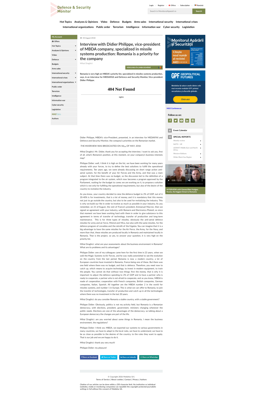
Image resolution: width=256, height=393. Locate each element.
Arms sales (140, 22)
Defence (114, 22)
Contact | (128, 380)
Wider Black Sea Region (182, 157)
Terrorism (118, 27)
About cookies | (117, 380)
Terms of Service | (103, 380)
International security (161, 22)
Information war (151, 27)
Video (104, 22)
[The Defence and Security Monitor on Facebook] (170, 121)
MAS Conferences (174, 108)
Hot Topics (66, 22)
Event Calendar (180, 130)
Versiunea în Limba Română (139, 67)
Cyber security (171, 27)
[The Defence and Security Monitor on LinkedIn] (187, 121)
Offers (173, 5)
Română (200, 5)
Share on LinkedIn (129, 357)
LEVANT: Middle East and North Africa (185, 149)
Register (161, 5)
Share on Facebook (89, 357)
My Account (57, 37)
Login (151, 5)
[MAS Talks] (64, 114)
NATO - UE (177, 144)
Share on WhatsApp (150, 357)
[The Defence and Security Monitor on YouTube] (181, 121)
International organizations (78, 27)
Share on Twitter (109, 357)
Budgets (126, 22)
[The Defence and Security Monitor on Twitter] (176, 121)
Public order (103, 27)
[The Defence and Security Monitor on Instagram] (193, 121)
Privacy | (136, 380)
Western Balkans (180, 154)
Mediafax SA (128, 377)
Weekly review (179, 141)
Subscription (185, 5)
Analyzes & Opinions (86, 22)
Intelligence (132, 27)
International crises (187, 22)
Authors (55, 119)
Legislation (188, 27)
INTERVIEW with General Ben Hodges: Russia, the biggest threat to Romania (182, 191)
